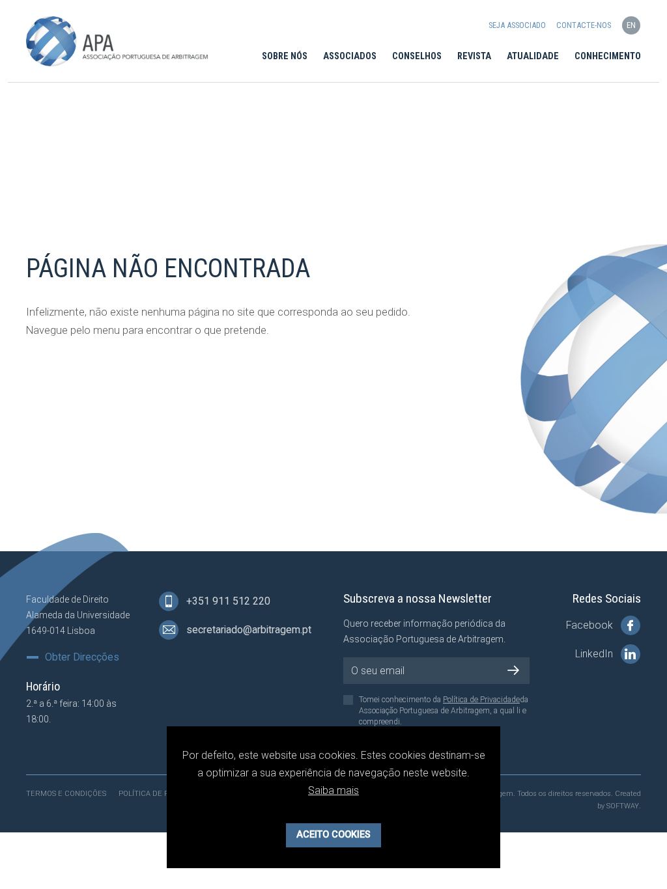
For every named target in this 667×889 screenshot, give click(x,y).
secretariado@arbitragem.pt (247, 629)
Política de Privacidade (481, 699)
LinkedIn (595, 654)
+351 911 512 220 (227, 601)
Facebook (591, 625)
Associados (349, 56)
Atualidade (533, 56)
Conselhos (417, 56)
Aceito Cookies (333, 834)
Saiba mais (333, 790)
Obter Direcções (82, 657)
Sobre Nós (284, 56)
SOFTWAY (622, 806)
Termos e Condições (66, 793)
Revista (474, 56)
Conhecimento (608, 56)
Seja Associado (517, 25)
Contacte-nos (583, 25)
